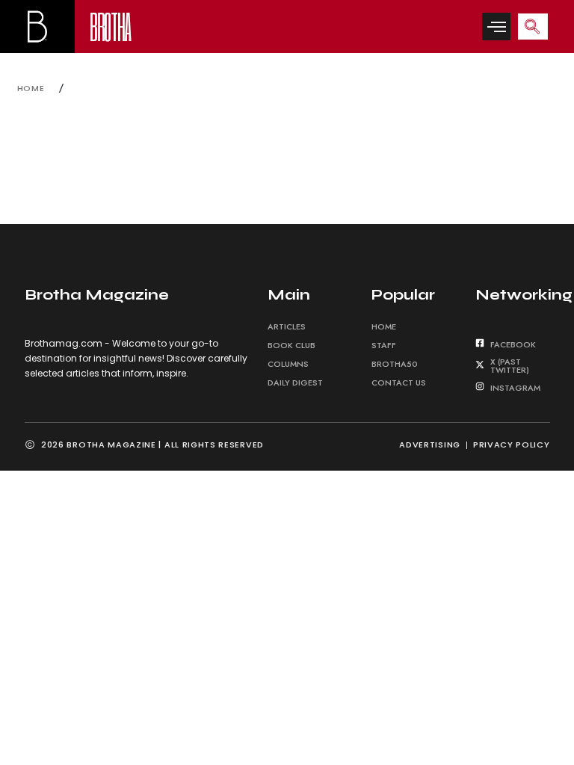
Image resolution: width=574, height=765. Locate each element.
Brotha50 (394, 364)
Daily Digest (295, 382)
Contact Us (398, 382)
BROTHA (110, 26)
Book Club (291, 345)
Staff (383, 345)
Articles (287, 326)
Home (383, 326)
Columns (288, 364)
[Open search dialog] (533, 26)
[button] (496, 27)
